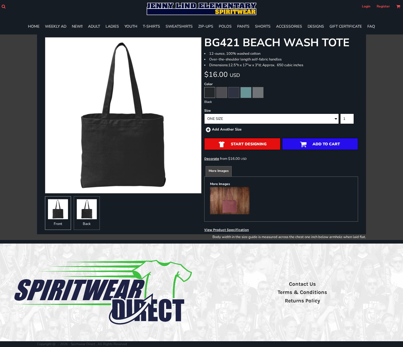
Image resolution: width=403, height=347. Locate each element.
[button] (3, 6)
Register (383, 6)
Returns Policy (302, 301)
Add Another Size (227, 129)
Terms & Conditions (302, 292)
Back (87, 223)
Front (58, 223)
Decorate (211, 159)
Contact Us (302, 284)
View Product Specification (226, 230)
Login (366, 6)
